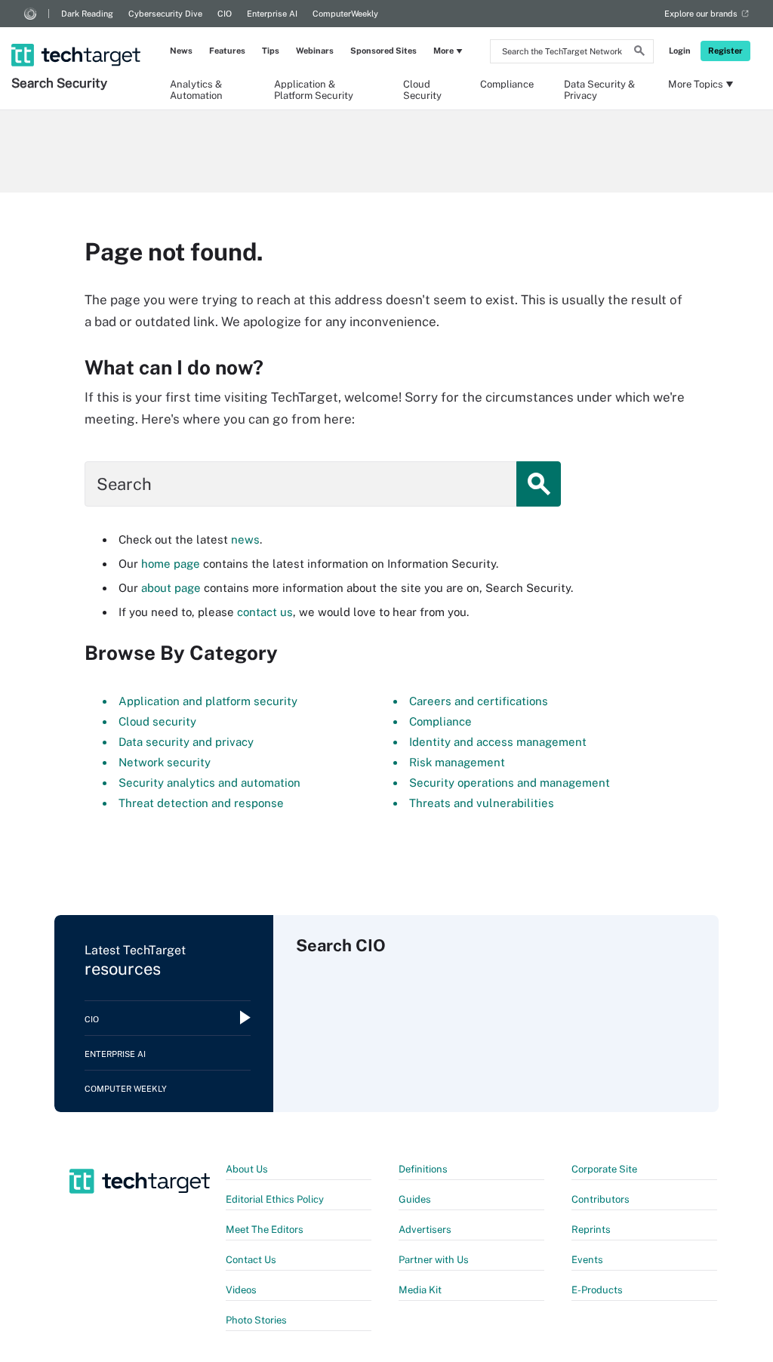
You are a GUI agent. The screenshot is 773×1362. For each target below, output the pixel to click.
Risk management (457, 762)
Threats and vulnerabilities (481, 803)
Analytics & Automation (196, 89)
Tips (270, 50)
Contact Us (251, 1259)
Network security (165, 762)
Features (227, 50)
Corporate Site (604, 1169)
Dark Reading (87, 13)
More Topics (695, 84)
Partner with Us (434, 1259)
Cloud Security (422, 89)
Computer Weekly (126, 1088)
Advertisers (425, 1229)
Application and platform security (208, 701)
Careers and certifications (478, 701)
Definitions (423, 1169)
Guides (415, 1199)
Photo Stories (256, 1320)
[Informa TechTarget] (30, 14)
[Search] (639, 53)
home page (170, 563)
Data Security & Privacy (599, 89)
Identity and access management (498, 741)
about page (171, 587)
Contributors (600, 1199)
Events (587, 1259)
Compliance (507, 84)
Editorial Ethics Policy (275, 1199)
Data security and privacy (186, 741)
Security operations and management (509, 782)
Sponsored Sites (383, 50)
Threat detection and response (201, 803)
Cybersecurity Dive (165, 13)
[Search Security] (77, 35)
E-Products (597, 1290)
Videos (241, 1290)
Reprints (591, 1229)
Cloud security (157, 721)
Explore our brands (701, 13)
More (443, 50)
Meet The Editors (264, 1229)
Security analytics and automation (209, 782)
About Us (247, 1169)
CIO (224, 13)
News (181, 50)
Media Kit (420, 1290)
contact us (265, 612)
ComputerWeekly (345, 13)
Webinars (315, 50)
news (245, 539)
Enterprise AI (272, 13)
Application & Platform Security (313, 89)
